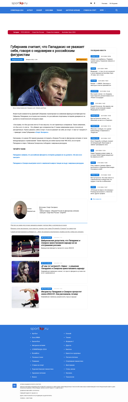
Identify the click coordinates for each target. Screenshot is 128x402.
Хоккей (68, 333)
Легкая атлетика (72, 357)
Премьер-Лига (94, 56)
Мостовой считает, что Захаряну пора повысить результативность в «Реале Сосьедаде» (102, 95)
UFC (92, 150)
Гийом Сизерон (45, 211)
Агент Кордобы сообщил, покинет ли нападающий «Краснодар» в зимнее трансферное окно (102, 142)
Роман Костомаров (53, 32)
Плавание (35, 361)
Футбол (93, 162)
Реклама (105, 3)
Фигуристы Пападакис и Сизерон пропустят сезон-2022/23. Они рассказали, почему (61, 293)
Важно (34, 377)
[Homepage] (19, 3)
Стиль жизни (70, 369)
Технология (70, 377)
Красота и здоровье (73, 353)
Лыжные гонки (37, 357)
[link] (49, 84)
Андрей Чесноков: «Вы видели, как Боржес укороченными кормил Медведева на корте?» (102, 108)
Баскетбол (36, 341)
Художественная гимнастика (42, 369)
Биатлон (69, 349)
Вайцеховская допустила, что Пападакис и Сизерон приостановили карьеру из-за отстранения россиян (60, 242)
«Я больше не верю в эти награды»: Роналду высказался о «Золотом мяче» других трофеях (102, 191)
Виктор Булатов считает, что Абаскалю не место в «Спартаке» (101, 119)
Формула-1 (70, 341)
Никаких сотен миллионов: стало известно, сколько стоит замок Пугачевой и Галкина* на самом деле (43, 228)
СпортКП (63, 213)
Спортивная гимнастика (74, 361)
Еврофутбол (94, 91)
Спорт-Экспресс (52, 207)
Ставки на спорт (38, 365)
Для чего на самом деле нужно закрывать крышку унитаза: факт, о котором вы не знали (39, 225)
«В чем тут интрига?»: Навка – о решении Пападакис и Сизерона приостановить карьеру (62, 267)
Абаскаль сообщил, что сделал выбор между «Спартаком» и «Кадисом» (101, 130)
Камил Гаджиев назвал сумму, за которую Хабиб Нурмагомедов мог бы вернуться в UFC (102, 155)
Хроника (93, 80)
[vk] (91, 4)
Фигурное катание (17, 59)
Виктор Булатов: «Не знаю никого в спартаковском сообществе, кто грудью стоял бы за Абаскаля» (102, 179)
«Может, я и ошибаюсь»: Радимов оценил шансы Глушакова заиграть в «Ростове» (103, 61)
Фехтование (70, 365)
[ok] (94, 4)
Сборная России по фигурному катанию (65, 211)
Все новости (97, 199)
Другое (68, 345)
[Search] (116, 10)
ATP (92, 103)
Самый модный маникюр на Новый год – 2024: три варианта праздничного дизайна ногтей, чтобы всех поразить (47, 232)
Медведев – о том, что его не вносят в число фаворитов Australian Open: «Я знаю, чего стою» (103, 73)
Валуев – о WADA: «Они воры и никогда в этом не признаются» (101, 84)
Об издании (113, 3)
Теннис (93, 68)
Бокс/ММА (36, 337)
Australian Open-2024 (68, 32)
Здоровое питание (39, 373)
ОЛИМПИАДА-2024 (39, 349)
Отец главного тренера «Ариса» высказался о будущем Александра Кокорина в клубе (102, 167)
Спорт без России (38, 32)
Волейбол (35, 353)
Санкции (43, 213)
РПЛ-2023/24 (25, 32)
